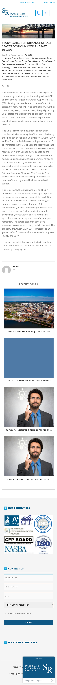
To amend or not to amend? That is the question (29, 479)
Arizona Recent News (20, 58)
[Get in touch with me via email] (14, 270)
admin (7, 55)
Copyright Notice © (19, 673)
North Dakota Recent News (25, 73)
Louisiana (11, 64)
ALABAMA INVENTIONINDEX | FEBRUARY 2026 (29, 331)
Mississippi (40, 64)
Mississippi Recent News (12, 67)
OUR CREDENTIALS (19, 508)
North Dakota (7, 73)
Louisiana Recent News (25, 64)
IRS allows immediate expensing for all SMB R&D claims (29, 430)
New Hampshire (29, 67)
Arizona (8, 58)
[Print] (9, 85)
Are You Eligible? (27, 2)
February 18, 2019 (24, 55)
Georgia (10, 61)
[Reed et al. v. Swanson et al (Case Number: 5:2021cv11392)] (29, 358)
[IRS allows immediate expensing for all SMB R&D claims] (29, 407)
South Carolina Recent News (13, 76)
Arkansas (34, 58)
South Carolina (44, 73)
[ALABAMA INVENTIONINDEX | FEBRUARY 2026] (29, 308)
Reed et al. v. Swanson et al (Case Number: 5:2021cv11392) (29, 381)
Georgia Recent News (23, 61)
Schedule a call (48, 2)
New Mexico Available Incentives (37, 70)
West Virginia (31, 76)
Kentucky (37, 61)
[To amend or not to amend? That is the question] (29, 456)
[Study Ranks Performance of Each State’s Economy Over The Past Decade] (28, 31)
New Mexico (18, 70)
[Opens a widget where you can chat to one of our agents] (39, 669)
